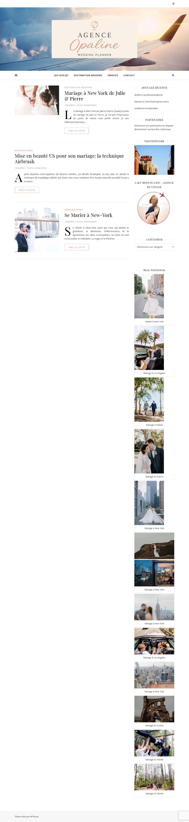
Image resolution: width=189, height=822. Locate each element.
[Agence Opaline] (94, 39)
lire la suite (76, 130)
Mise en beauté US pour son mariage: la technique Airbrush (69, 158)
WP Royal (34, 816)
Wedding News (24, 150)
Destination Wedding (88, 75)
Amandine (70, 105)
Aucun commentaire (86, 105)
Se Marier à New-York (88, 215)
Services (113, 75)
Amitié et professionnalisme (148, 94)
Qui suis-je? (61, 75)
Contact (129, 75)
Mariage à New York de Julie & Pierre (95, 96)
